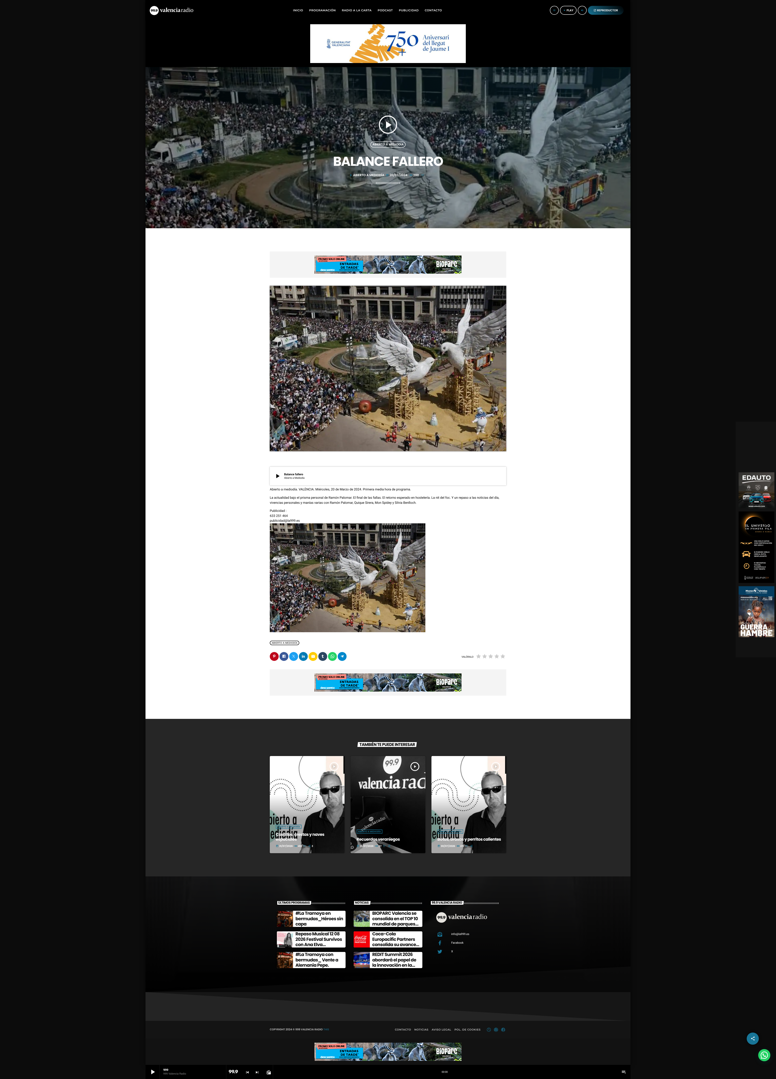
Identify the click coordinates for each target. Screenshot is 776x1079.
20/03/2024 (397, 175)
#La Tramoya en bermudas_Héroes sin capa (319, 918)
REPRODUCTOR (606, 10)
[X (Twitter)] (489, 1030)
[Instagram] (496, 1030)
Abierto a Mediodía (388, 144)
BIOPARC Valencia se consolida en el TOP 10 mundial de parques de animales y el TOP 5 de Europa (395, 924)
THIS (326, 1029)
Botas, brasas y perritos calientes (469, 839)
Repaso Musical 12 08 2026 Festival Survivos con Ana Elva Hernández (318, 942)
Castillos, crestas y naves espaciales (300, 837)
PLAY (568, 10)
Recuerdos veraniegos (378, 839)
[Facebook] (503, 1030)
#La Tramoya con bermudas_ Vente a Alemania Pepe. (316, 959)
